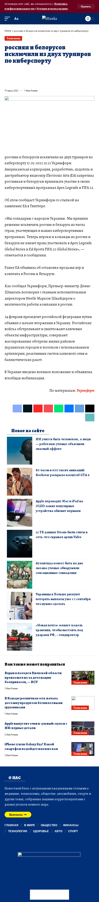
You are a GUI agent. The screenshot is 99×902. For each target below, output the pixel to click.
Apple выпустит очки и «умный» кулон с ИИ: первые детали (36, 725)
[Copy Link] (8, 80)
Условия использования (52, 9)
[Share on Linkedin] (49, 71)
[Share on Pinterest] (32, 71)
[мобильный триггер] (8, 19)
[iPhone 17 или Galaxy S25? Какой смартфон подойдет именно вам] (82, 749)
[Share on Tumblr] (57, 71)
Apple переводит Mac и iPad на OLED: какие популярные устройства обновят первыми (59, 506)
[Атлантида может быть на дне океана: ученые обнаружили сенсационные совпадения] (19, 575)
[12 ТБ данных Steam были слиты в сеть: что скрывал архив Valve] (19, 544)
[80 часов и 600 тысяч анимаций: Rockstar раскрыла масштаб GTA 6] (19, 482)
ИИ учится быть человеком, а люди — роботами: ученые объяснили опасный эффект (63, 444)
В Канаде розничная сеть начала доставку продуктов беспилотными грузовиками (34, 702)
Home (8, 30)
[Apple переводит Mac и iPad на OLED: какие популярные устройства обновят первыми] (19, 513)
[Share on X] (16, 71)
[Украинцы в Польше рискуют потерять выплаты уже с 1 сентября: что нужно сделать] (19, 606)
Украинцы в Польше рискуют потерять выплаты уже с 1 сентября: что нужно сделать (63, 599)
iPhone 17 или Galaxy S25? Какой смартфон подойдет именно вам (31, 746)
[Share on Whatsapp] (41, 71)
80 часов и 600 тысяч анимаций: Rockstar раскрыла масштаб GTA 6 (63, 472)
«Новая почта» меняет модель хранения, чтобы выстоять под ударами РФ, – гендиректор (59, 630)
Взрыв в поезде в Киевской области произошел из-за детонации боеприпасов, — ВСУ (33, 677)
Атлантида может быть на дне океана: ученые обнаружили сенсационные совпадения (59, 568)
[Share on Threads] (90, 71)
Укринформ (85, 390)
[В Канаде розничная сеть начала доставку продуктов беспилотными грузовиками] (82, 703)
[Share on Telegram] (82, 71)
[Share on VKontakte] (74, 71)
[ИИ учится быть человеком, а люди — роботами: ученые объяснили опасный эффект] (19, 451)
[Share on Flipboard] (24, 71)
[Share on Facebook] (8, 71)
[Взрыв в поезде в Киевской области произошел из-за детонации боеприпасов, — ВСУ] (82, 678)
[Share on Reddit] (66, 71)
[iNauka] (49, 18)
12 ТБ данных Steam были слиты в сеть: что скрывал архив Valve (61, 534)
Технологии (13, 38)
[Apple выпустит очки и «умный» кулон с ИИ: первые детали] (82, 728)
